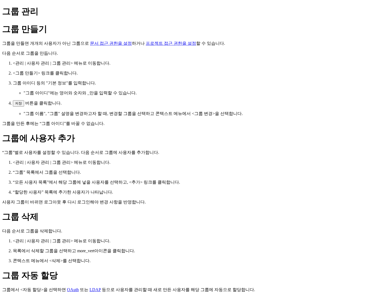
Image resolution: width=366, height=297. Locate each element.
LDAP (95, 289)
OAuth (73, 289)
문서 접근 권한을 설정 (111, 43)
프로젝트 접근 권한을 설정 (171, 43)
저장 (18, 103)
